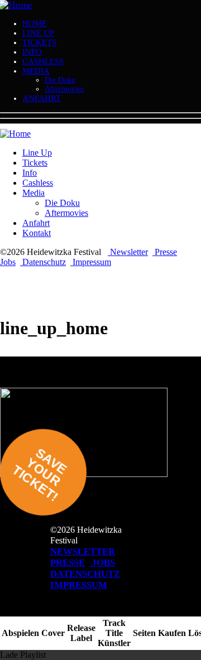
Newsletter (128, 252)
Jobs (8, 262)
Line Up (38, 32)
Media (36, 70)
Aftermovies (64, 89)
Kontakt (36, 233)
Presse (164, 252)
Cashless (43, 61)
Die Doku (60, 80)
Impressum (90, 262)
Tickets (39, 42)
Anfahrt (41, 98)
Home (34, 23)
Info (32, 51)
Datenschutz (43, 262)
